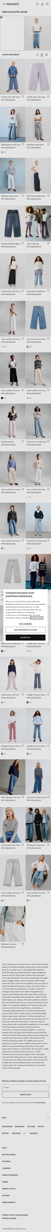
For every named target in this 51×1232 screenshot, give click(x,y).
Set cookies (25, 624)
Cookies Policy (37, 618)
